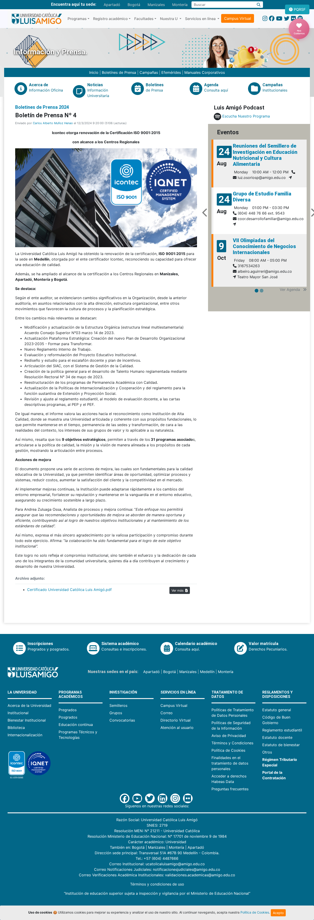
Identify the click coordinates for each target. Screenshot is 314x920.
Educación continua (76, 724)
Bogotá (134, 4)
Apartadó (112, 4)
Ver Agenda (290, 289)
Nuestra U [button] (169, 18)
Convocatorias (122, 720)
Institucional (18, 713)
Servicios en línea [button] (201, 18)
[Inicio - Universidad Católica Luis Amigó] (36, 18)
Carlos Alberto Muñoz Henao (53, 123)
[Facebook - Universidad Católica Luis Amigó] (271, 18)
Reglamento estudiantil (282, 730)
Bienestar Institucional (27, 720)
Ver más (178, 590)
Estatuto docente (277, 737)
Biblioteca (16, 727)
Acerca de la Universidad (29, 705)
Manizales (156, 4)
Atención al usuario (177, 727)
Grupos (115, 713)
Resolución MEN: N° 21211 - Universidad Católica (157, 830)
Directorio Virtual (175, 720)
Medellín (207, 671)
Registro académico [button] (110, 18)
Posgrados (68, 717)
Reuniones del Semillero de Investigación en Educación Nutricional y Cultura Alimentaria (265, 155)
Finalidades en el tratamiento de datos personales (229, 763)
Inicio (94, 72)
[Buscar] (258, 4)
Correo (166, 713)
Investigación (123, 692)
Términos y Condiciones (232, 743)
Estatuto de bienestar (281, 744)
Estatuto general (276, 710)
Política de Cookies (228, 750)
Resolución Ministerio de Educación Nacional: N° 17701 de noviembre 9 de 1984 (157, 836)
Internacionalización (25, 735)
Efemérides (171, 72)
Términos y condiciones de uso (157, 884)
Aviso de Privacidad (228, 735)
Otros (267, 752)
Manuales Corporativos (204, 72)
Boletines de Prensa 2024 (42, 107)
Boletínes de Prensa (119, 72)
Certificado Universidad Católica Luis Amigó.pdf (69, 589)
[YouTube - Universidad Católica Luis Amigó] (279, 18)
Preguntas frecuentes (229, 789)
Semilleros (118, 705)
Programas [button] (77, 18)
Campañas (149, 72)
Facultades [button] (144, 18)
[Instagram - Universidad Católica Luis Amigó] (265, 18)
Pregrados (68, 710)
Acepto (278, 913)
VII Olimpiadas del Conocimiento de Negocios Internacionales (264, 246)
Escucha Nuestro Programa (246, 116)
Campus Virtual (237, 18)
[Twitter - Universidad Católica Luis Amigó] (286, 18)
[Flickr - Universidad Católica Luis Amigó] (293, 18)
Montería (180, 4)
